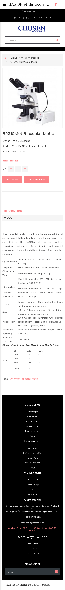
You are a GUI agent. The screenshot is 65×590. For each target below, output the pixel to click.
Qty (4, 168)
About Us (32, 448)
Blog (32, 467)
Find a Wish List (32, 553)
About (32, 436)
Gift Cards (32, 548)
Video (8, 217)
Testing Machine (32, 426)
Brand (14, 57)
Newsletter (32, 494)
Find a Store (32, 544)
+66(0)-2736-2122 (32, 11)
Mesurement (32, 416)
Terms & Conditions (32, 463)
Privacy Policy (32, 458)
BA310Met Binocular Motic (23, 379)
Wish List (32, 489)
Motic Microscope (31, 57)
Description (13, 211)
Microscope (32, 411)
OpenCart (25, 585)
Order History (32, 484)
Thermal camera (32, 431)
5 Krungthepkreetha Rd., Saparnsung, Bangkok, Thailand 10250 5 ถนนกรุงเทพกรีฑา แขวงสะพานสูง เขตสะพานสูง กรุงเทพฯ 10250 (32, 508)
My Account (32, 480)
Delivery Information (32, 453)
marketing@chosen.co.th (32, 522)
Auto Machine (32, 421)
